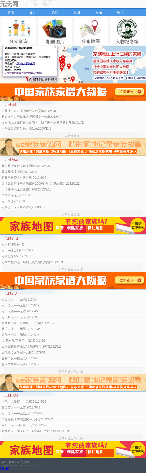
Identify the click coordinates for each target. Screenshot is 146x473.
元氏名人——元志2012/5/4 (20, 299)
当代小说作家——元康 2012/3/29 (24, 401)
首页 (11, 12)
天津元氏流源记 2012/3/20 (19, 171)
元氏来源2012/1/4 (13, 201)
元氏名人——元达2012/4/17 (20, 305)
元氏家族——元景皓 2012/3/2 (21, 329)
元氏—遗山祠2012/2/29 (17, 250)
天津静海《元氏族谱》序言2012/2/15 (27, 189)
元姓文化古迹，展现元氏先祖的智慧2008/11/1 (32, 262)
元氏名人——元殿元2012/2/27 (22, 413)
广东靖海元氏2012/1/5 (17, 195)
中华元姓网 (8, 462)
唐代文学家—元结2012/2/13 (20, 334)
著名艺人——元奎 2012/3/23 (21, 407)
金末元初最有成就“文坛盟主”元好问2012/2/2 (31, 346)
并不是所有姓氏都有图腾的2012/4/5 (26, 166)
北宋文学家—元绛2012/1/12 (20, 364)
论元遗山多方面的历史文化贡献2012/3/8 (29, 111)
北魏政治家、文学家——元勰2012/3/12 (28, 323)
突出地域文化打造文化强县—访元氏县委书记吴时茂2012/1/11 (43, 122)
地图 (76, 12)
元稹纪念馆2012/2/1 (15, 256)
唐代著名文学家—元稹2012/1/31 (23, 352)
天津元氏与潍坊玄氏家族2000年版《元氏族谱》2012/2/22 (41, 183)
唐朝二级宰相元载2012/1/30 (20, 358)
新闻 (32, 12)
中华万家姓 (23, 462)
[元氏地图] (91, 31)
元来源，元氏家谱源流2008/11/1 (23, 207)
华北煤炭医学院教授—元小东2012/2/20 (28, 419)
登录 (120, 12)
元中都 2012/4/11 (13, 244)
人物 (98, 12)
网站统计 (6, 468)
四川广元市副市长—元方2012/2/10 (25, 425)
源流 (54, 12)
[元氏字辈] (19, 31)
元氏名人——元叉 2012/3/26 (21, 317)
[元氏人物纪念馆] (127, 31)
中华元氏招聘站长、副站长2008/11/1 (26, 128)
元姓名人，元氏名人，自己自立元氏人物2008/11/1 (35, 431)
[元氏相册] (55, 31)
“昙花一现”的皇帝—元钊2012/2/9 (24, 340)
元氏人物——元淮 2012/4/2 (20, 311)
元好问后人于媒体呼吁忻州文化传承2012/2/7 (32, 116)
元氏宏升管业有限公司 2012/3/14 (24, 177)
